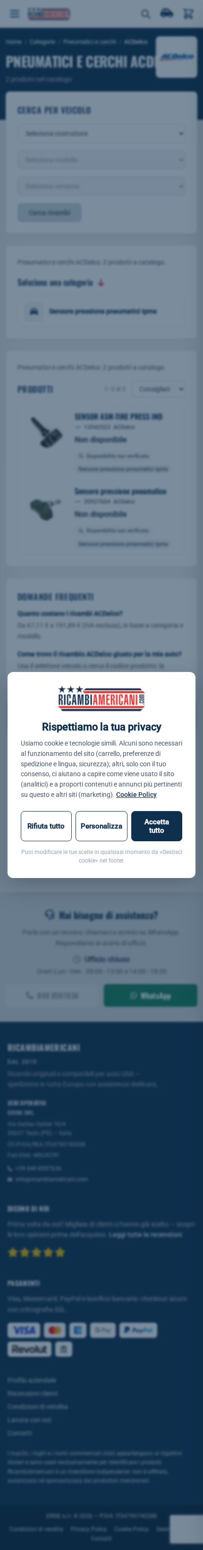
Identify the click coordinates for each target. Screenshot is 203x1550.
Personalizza (101, 826)
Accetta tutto (156, 826)
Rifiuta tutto (46, 826)
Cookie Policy (136, 794)
